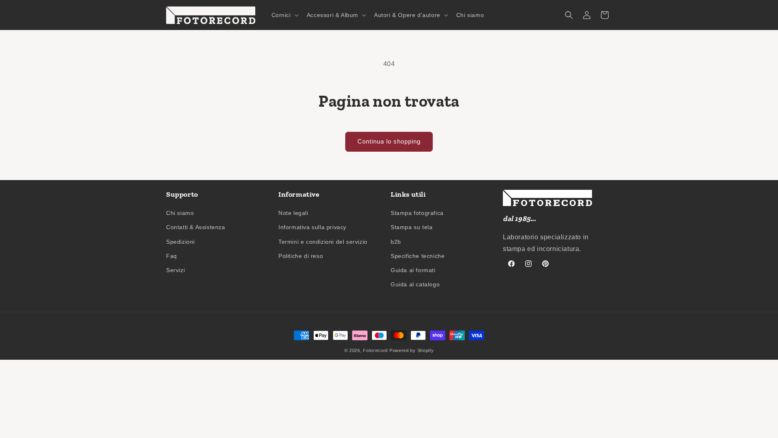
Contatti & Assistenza (195, 227)
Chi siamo (180, 213)
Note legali (293, 213)
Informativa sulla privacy (312, 227)
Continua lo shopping (389, 141)
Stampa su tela (411, 227)
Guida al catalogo (415, 284)
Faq (171, 256)
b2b (396, 241)
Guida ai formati (413, 270)
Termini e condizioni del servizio (323, 241)
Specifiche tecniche (418, 256)
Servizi (175, 270)
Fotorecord (375, 350)
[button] (284, 15)
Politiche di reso (300, 256)
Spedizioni (180, 241)
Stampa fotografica (417, 213)
